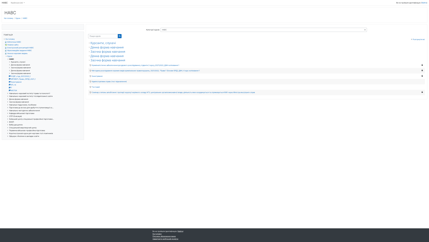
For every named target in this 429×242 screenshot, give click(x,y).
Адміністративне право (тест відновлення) (109, 81)
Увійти (424, 3)
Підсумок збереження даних (164, 236)
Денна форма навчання (107, 47)
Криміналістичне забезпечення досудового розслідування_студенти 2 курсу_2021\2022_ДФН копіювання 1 (135, 65)
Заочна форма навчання (107, 51)
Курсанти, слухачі (103, 43)
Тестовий (96, 87)
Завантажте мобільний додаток (165, 239)
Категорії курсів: (153, 30)
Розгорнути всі (419, 39)
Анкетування (97, 76)
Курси (18, 18)
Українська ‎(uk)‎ (17, 3)
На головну (8, 18)
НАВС (25, 18)
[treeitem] (43, 88)
